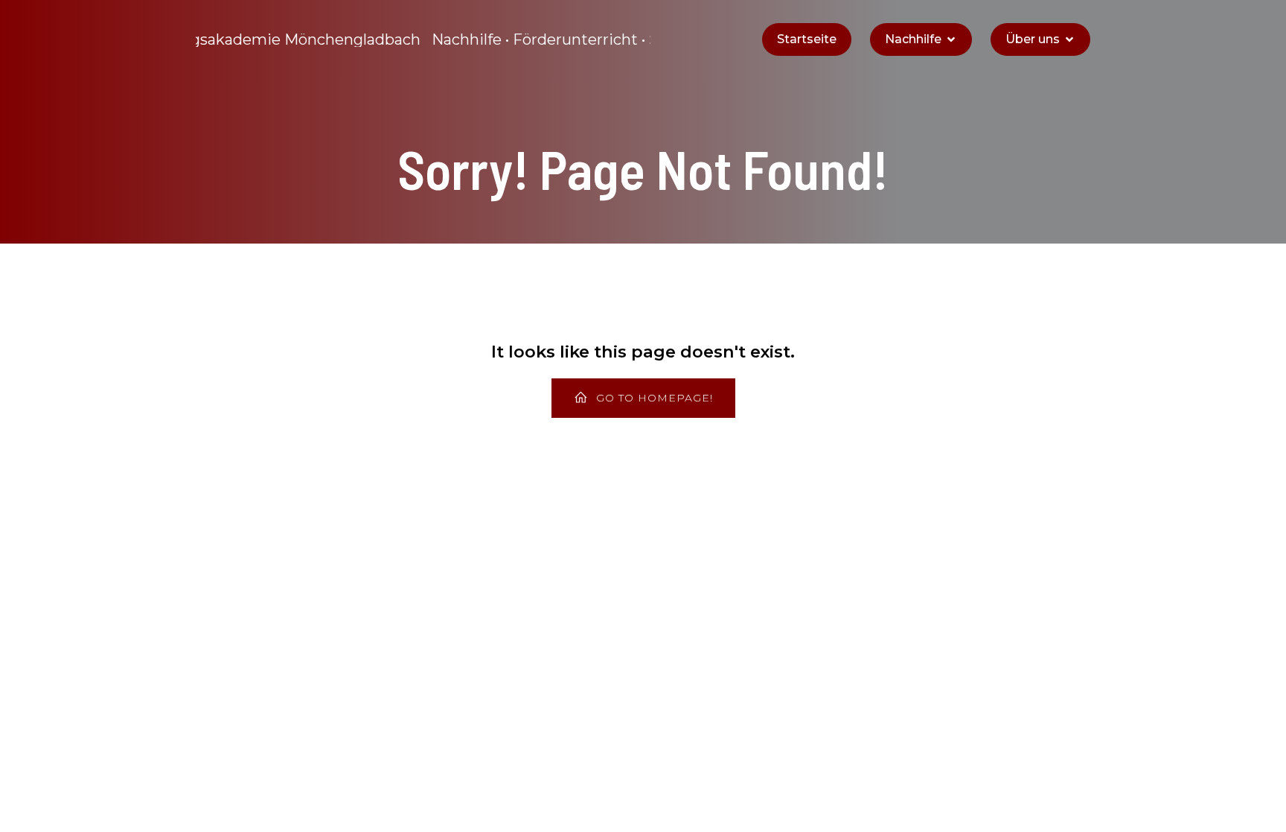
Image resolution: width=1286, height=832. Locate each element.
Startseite (806, 39)
